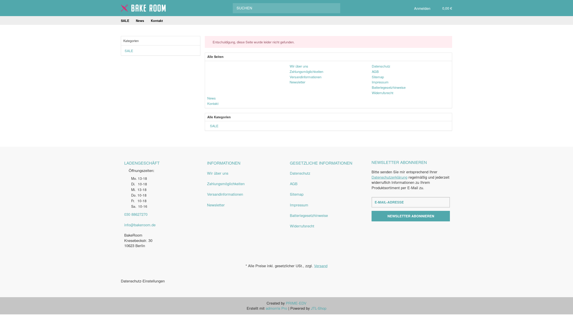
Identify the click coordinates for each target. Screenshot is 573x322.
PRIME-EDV (296, 303)
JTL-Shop (318, 308)
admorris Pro (276, 308)
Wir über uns (217, 173)
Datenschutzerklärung (389, 177)
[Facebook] (406, 231)
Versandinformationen (225, 194)
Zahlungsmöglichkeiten (226, 183)
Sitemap (297, 194)
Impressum (299, 205)
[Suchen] (334, 8)
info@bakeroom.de (140, 224)
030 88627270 (136, 214)
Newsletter (216, 205)
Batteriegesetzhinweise (309, 215)
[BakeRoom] (143, 7)
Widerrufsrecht (302, 226)
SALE (213, 125)
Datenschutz (300, 173)
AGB (293, 183)
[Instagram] (415, 231)
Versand (320, 265)
